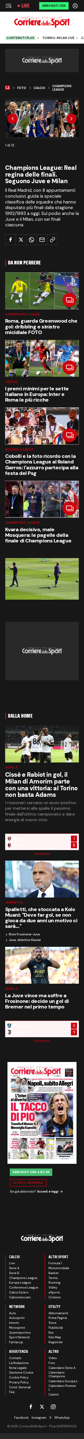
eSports (54, 1292)
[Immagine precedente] (12, 119)
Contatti (15, 1358)
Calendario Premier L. (62, 1388)
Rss (51, 1333)
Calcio (39, 88)
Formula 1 (55, 1263)
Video (53, 1358)
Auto (12, 1313)
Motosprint (17, 1328)
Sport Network (19, 1337)
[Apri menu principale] (8, 6)
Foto (21, 88)
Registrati (56, 1342)
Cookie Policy (18, 1377)
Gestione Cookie (21, 1373)
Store (52, 1323)
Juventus (14, 902)
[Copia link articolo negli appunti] (52, 240)
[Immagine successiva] (71, 119)
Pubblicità (56, 1328)
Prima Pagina (58, 1318)
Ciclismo (55, 1297)
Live (25, 5)
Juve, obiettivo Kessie (25, 940)
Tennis (53, 1278)
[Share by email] (42, 240)
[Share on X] (21, 240)
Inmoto (14, 1323)
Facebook (21, 1418)
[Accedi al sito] (75, 6)
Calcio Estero (18, 1292)
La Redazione (19, 1363)
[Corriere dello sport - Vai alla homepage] (42, 22)
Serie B (14, 1273)
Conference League (23, 1287)
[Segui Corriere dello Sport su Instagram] (53, 1407)
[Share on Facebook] (10, 240)
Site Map (55, 1337)
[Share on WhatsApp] (31, 240)
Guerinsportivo (20, 1333)
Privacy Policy (19, 1382)
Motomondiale (59, 1268)
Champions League (62, 88)
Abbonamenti (58, 1313)
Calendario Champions (57, 1374)
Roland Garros (19, 449)
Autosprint (16, 1318)
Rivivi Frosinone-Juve (24, 934)
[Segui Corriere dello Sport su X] (42, 1407)
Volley (53, 1287)
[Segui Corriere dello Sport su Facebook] (31, 1407)
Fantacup (16, 1342)
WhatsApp (62, 1418)
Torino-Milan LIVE (58, 38)
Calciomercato (20, 1297)
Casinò (54, 1394)
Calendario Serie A (62, 1368)
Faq (11, 1392)
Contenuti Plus (21, 38)
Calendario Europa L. (64, 1381)
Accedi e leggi (48, 1191)
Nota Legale (18, 1368)
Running (54, 1283)
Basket (54, 1273)
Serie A (11, 767)
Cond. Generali (20, 1387)
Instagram (39, 1418)
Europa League (20, 1283)
